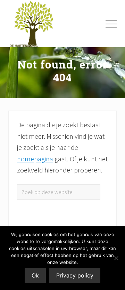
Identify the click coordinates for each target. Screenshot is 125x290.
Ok (35, 275)
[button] (111, 24)
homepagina (35, 158)
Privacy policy (74, 275)
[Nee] (116, 258)
